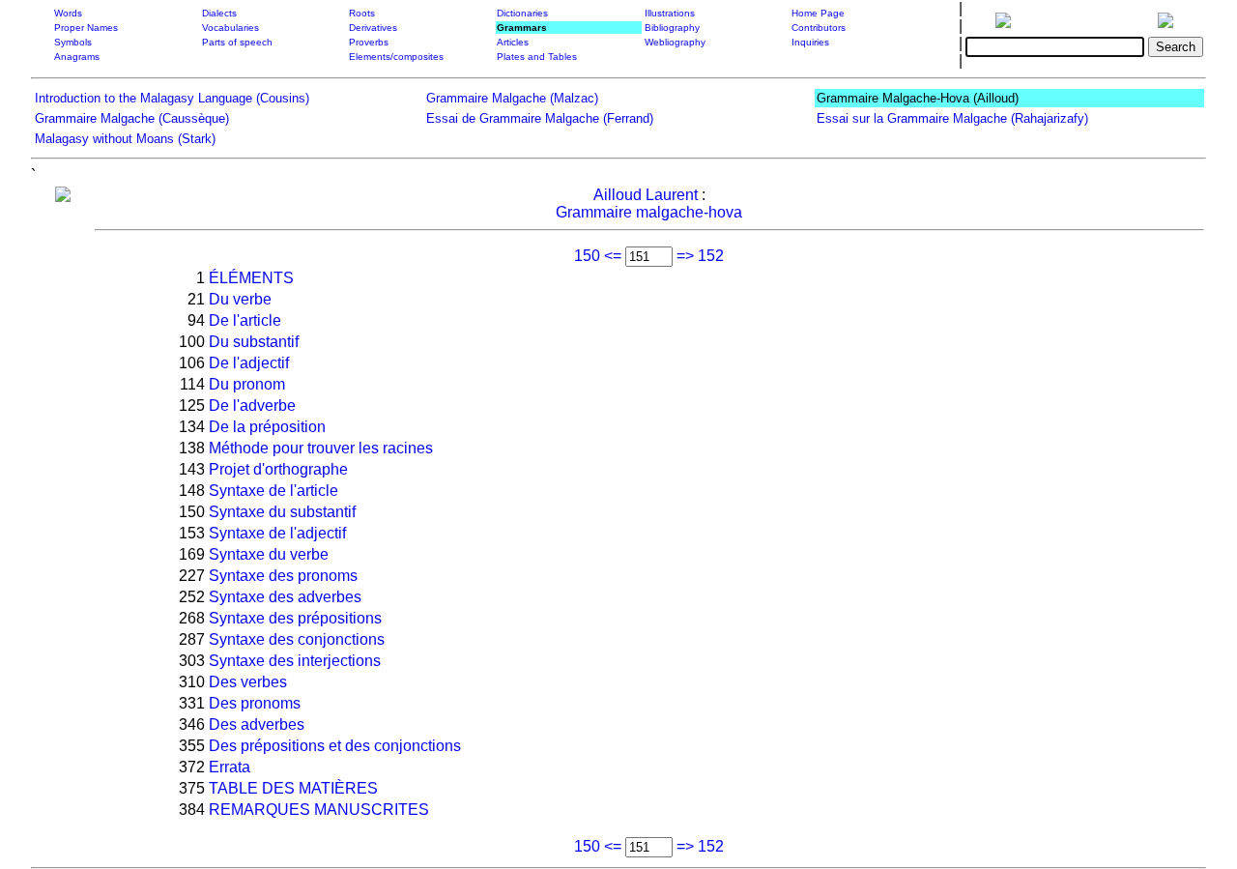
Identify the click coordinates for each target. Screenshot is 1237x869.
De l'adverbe (252, 405)
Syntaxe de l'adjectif (277, 533)
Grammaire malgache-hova (649, 212)
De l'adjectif (249, 363)
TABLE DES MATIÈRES (293, 788)
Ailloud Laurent (645, 195)
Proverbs (368, 42)
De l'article (245, 320)
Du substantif (254, 341)
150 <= (597, 255)
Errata (229, 767)
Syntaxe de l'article (273, 490)
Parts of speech (237, 42)
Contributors (818, 27)
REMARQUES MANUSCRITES (319, 809)
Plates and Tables (537, 56)
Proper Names (86, 27)
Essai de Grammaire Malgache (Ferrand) (539, 118)
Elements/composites (396, 56)
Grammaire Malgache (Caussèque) (132, 118)
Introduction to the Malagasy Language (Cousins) (172, 98)
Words (68, 13)
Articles (513, 42)
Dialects (219, 13)
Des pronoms (255, 703)
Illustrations (670, 13)
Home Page (818, 13)
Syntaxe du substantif (282, 512)
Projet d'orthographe (278, 469)
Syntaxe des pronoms (283, 575)
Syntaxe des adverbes (285, 597)
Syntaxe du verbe (269, 554)
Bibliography (672, 27)
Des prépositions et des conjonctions (335, 746)
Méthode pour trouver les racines (321, 448)
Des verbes (248, 682)
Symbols (73, 42)
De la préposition (267, 427)
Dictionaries (522, 13)
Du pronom (247, 384)
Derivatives (373, 27)
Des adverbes (256, 724)
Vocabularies (230, 27)
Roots (362, 13)
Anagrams (77, 56)
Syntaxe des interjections (295, 660)
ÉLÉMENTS (251, 278)
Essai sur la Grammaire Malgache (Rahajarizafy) (952, 118)
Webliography (675, 42)
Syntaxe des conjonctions (297, 639)
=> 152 (700, 255)
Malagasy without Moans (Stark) (125, 138)
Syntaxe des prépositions (295, 618)
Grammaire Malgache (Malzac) (512, 98)
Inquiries (810, 42)
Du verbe (240, 299)
